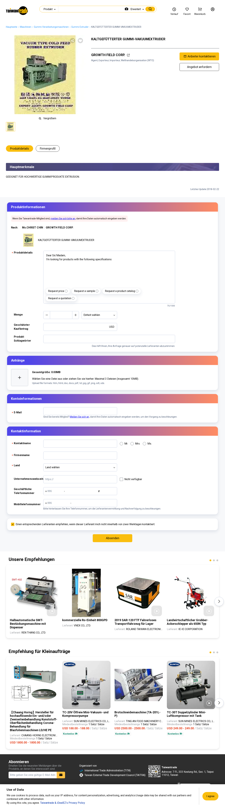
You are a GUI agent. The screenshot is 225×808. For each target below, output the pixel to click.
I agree (210, 796)
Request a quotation (59, 298)
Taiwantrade (17, 10)
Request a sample (84, 291)
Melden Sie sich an (79, 416)
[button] (210, 560)
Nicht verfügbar (133, 479)
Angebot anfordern (199, 67)
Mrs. (137, 443)
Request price (56, 291)
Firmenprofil (48, 148)
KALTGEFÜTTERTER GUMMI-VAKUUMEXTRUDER (66, 240)
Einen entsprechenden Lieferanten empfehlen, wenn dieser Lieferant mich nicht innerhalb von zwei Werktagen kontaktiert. (85, 524)
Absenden (112, 538)
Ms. (149, 443)
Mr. (126, 443)
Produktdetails (19, 148)
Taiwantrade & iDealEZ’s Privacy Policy (62, 802)
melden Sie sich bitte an (63, 218)
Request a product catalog (120, 291)
